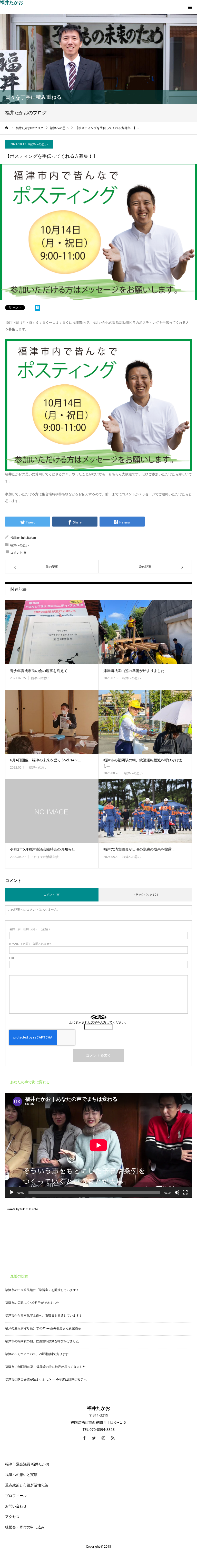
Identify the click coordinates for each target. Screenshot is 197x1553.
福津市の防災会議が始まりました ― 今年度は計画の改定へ (46, 1379)
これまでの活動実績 (44, 857)
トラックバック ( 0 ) (145, 894)
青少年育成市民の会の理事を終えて (38, 670)
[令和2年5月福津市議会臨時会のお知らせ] (51, 811)
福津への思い (38, 144)
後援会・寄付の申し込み (25, 1527)
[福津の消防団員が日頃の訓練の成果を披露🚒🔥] (145, 811)
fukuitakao (28, 538)
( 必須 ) (29, 929)
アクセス (12, 1516)
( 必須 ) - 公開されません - (31, 943)
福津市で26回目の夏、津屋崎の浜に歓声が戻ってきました (45, 1367)
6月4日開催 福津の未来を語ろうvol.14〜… (45, 760)
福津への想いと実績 (21, 1474)
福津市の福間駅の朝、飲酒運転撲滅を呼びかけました (42, 1341)
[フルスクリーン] (185, 1192)
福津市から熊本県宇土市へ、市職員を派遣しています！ (43, 1315)
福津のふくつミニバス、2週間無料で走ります (36, 1354)
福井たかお (11, 2)
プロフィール (16, 1495)
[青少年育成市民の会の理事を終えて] (51, 632)
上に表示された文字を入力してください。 (98, 1022)
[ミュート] (177, 1192)
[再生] (11, 1192)
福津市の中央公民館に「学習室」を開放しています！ (42, 1290)
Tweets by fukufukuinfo (21, 1209)
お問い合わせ (17, 1506)
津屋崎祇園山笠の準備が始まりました (133, 670)
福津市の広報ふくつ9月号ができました (32, 1302)
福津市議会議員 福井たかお (27, 1464)
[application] (98, 1145)
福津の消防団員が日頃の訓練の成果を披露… (138, 849)
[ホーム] (7, 127)
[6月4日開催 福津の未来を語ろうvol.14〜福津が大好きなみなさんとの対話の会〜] (51, 722)
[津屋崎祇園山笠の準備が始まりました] (145, 632)
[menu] (190, 7)
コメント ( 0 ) (52, 894)
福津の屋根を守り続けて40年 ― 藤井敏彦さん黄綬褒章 (43, 1328)
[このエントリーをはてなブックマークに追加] (37, 308)
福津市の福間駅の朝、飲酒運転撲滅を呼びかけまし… (142, 763)
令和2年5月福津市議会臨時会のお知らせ (42, 849)
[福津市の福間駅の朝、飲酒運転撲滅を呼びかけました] (145, 722)
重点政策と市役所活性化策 (26, 1485)
